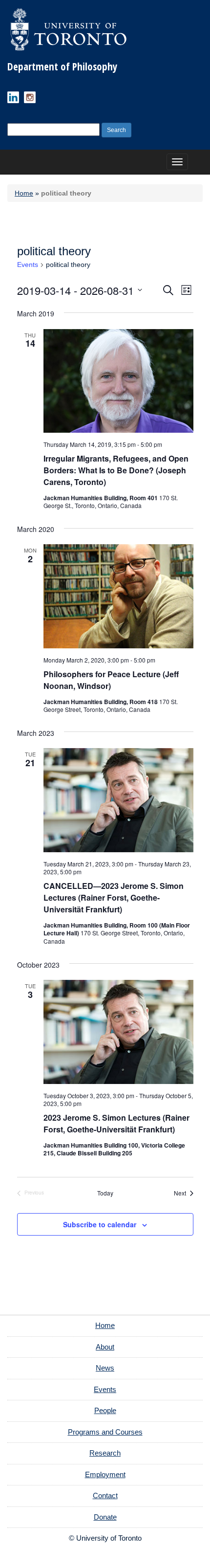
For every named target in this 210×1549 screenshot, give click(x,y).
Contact (105, 1495)
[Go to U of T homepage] (68, 29)
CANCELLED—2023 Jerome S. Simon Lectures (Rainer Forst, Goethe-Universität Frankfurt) (113, 897)
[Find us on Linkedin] (13, 97)
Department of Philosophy (62, 66)
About (105, 1347)
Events (27, 264)
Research (105, 1453)
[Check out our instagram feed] (30, 97)
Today (105, 1193)
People (105, 1410)
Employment (105, 1474)
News (105, 1368)
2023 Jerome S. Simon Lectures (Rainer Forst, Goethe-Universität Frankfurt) (116, 1123)
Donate (105, 1517)
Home (24, 193)
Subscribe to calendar (99, 1224)
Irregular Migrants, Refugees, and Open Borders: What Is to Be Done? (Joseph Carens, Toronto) (116, 470)
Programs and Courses (105, 1432)
